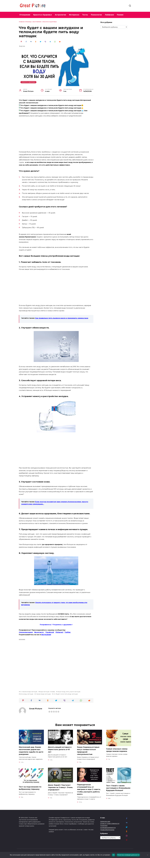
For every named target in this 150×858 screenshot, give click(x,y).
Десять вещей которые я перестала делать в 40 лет (59, 749)
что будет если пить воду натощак (65, 694)
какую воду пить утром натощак (68, 691)
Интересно (74, 15)
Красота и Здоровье (42, 15)
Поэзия (120, 15)
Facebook (50, 632)
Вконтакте (39, 632)
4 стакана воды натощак (28, 691)
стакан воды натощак (43, 694)
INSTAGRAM (46, 635)
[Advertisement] (56, 134)
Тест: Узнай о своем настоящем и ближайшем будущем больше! (118, 788)
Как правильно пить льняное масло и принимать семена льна (61, 318)
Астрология (60, 15)
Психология (96, 15)
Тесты (85, 15)
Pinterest (59, 632)
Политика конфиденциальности (128, 855)
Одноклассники (26, 632)
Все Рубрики (37, 21)
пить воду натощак (26, 694)
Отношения (24, 15)
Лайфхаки (109, 15)
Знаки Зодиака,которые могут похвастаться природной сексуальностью (88, 750)
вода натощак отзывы (47, 691)
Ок (113, 855)
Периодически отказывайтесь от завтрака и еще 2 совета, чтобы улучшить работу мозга (89, 789)
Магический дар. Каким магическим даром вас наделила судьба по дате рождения (31, 750)
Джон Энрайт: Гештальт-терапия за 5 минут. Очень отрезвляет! (60, 787)
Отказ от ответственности (109, 823)
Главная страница (25, 21)
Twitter (67, 632)
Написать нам (105, 821)
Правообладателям (107, 830)
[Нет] (147, 855)
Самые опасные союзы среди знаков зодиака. (116, 750)
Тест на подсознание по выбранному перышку (30, 788)
